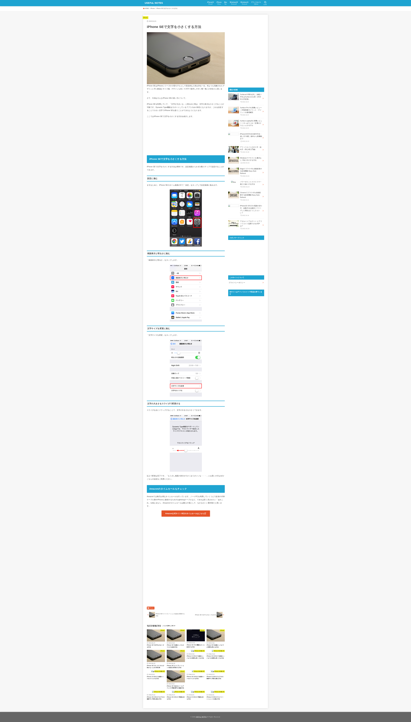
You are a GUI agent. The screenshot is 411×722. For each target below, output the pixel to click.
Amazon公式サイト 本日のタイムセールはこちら (184, 513)
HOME (147, 8)
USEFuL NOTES (154, 3)
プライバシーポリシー (237, 282)
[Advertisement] (186, 136)
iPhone (152, 8)
